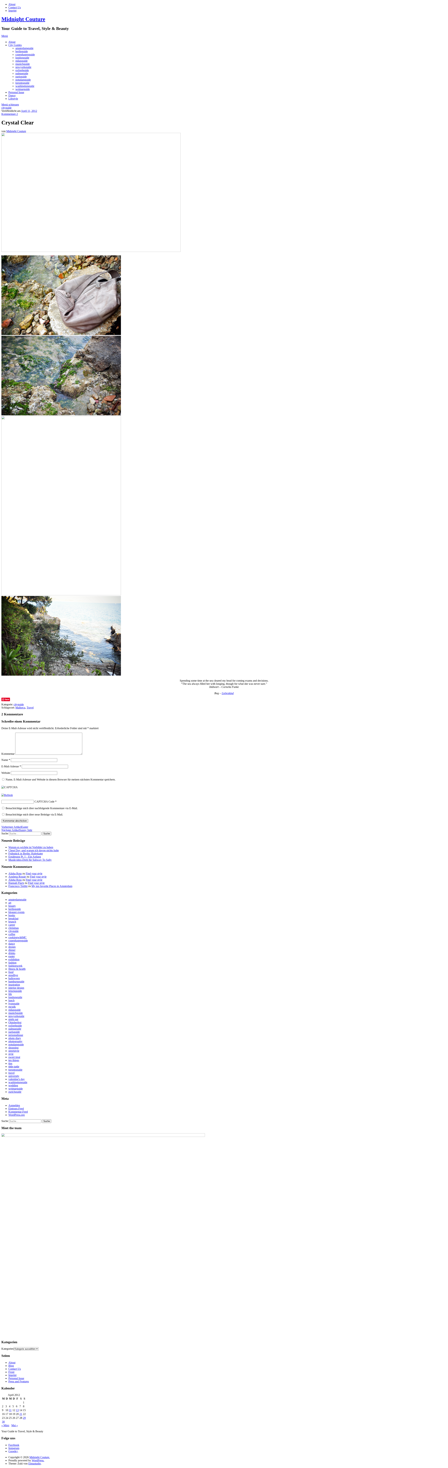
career (11, 924)
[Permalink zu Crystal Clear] (91, 250)
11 (10, 1410)
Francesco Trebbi (17, 886)
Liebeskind (228, 693)
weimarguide (22, 89)
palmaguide (21, 73)
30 (3, 1421)
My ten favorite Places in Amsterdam (51, 886)
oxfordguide (22, 70)
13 (17, 1410)
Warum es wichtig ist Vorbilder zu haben (30, 847)
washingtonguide (24, 86)
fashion (12, 962)
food (10, 972)
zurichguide (14, 1091)
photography (15, 1041)
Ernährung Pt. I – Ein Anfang (24, 856)
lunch (11, 1000)
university (13, 1076)
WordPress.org (16, 1114)
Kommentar (8, 753)
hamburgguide (16, 981)
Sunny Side (16, 830)
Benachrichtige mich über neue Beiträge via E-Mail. (34, 814)
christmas (13, 927)
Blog (11, 1365)
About (11, 4)
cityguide (6, 107)
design (12, 946)
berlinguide (21, 51)
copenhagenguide (25, 54)
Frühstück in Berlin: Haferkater (25, 853)
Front (11, 1372)
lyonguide (13, 1003)
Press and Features (18, 1381)
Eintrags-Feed (16, 1108)
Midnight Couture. (39, 1457)
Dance (12, 95)
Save (7, 699)
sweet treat (14, 1057)
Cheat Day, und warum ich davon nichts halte (33, 850)
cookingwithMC (17, 937)
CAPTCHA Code (44, 801)
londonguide (22, 57)
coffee (11, 934)
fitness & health (17, 968)
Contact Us (14, 7)
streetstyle (13, 1050)
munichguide (22, 63)
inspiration (14, 984)
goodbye (13, 975)
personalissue (15, 1035)
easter (11, 956)
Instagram (13, 1448)
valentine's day (16, 1079)
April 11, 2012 (29, 110)
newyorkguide (23, 67)
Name (5, 759)
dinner (11, 950)
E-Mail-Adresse (11, 766)
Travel (30, 707)
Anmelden (14, 1105)
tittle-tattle (13, 1066)
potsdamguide (23, 79)
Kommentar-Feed (18, 1111)
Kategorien (7, 1348)
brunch (12, 921)
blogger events (16, 912)
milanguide (21, 60)
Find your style (34, 873)
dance (11, 943)
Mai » (14, 1425)
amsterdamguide (24, 48)
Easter (14, 826)
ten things (13, 1060)
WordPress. (38, 1460)
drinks (11, 953)
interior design (16, 987)
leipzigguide (15, 990)
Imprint (12, 10)
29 (24, 1417)
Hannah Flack (16, 882)
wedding (13, 1085)
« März (5, 1425)
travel (11, 1072)
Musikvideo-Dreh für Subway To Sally (30, 859)
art (9, 902)
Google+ (13, 1451)
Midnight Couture (23, 19)
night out (13, 1019)
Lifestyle (13, 98)
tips (10, 1063)
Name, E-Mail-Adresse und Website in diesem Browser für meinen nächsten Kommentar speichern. (60, 779)
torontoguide (22, 82)
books (11, 915)
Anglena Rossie (17, 876)
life (10, 994)
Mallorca (20, 707)
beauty (12, 905)
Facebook (13, 1444)
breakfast (13, 918)
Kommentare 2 (9, 114)
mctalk (12, 1006)
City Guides (15, 45)
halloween (14, 978)
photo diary (14, 1038)
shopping (13, 1047)
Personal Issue (16, 92)
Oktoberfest (14, 1022)
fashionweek (15, 965)
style (10, 1053)
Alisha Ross (15, 873)
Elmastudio (34, 1463)
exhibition (13, 959)
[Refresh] (7, 795)
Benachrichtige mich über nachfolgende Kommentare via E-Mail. (42, 808)
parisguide (21, 76)
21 (20, 1414)
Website (5, 772)
